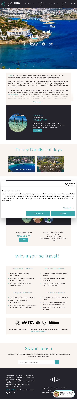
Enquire (37, 131)
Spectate (50, 390)
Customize (37, 213)
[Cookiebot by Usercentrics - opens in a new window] (66, 184)
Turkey (10, 76)
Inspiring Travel (47, 388)
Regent (56, 388)
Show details (67, 208)
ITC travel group (27, 376)
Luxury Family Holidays (38, 19)
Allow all (63, 213)
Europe (49, 19)
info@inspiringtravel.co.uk (25, 390)
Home (27, 19)
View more (37, 102)
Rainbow (64, 388)
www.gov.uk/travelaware (38, 331)
